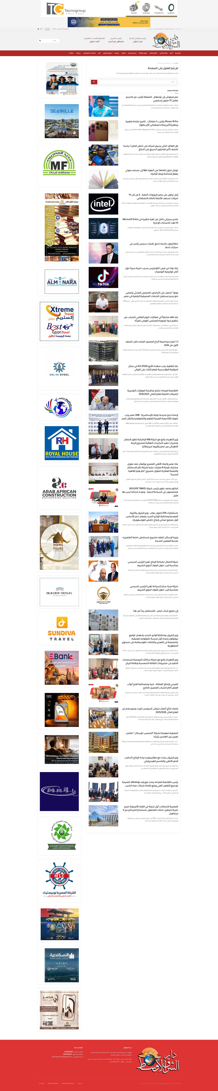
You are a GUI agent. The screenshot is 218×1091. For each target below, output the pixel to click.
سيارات (78, 53)
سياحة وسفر (132, 53)
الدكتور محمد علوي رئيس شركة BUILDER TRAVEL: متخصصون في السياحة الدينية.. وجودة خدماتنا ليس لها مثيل (150, 492)
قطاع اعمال (153, 53)
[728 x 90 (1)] (109, 22)
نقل (99, 53)
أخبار (171, 53)
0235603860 (68, 1052)
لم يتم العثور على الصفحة (165, 63)
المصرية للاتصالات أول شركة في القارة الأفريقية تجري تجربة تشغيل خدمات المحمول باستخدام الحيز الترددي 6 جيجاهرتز (150, 810)
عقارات (123, 53)
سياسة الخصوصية (169, 29)
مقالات (71, 53)
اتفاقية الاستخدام (158, 29)
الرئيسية (178, 53)
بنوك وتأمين (163, 53)
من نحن (178, 29)
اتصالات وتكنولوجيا (89, 53)
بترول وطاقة (143, 53)
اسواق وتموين (107, 53)
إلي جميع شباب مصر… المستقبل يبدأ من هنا (155, 611)
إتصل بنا (149, 29)
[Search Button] (40, 41)
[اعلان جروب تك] (109, 8)
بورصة (117, 53)
